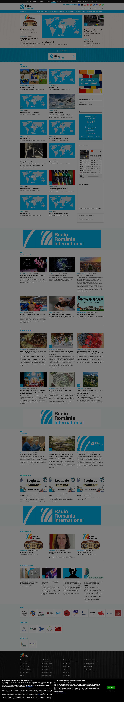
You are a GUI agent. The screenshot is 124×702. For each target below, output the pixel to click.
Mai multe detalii (29, 686)
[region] (62, 690)
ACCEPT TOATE (111, 687)
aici (39, 694)
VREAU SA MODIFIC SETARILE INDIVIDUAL (110, 691)
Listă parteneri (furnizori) (60, 692)
